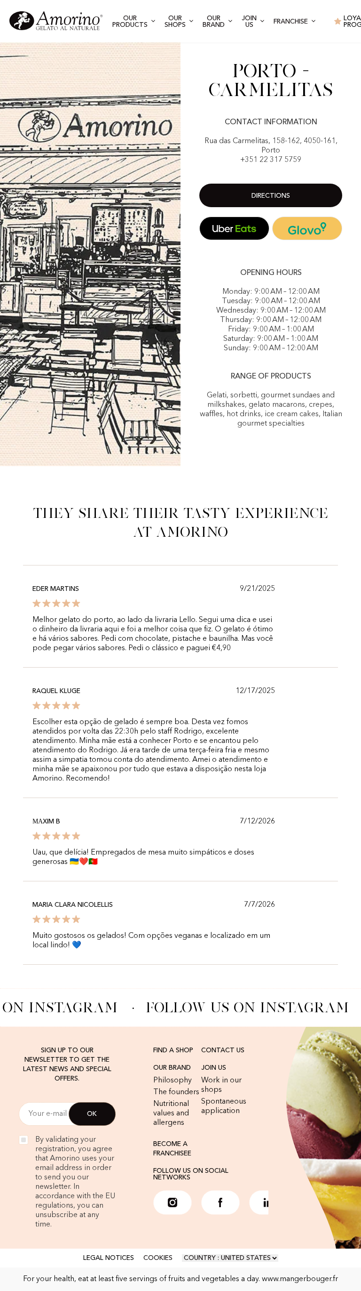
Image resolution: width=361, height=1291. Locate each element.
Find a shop (173, 1050)
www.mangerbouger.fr (300, 1279)
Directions (270, 196)
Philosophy (172, 1080)
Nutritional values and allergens (171, 1113)
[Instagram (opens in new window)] (172, 1202)
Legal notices (108, 1258)
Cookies (158, 1258)
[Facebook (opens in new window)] (220, 1202)
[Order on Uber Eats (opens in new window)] (234, 228)
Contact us (222, 1050)
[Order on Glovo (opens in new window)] (307, 228)
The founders (176, 1092)
